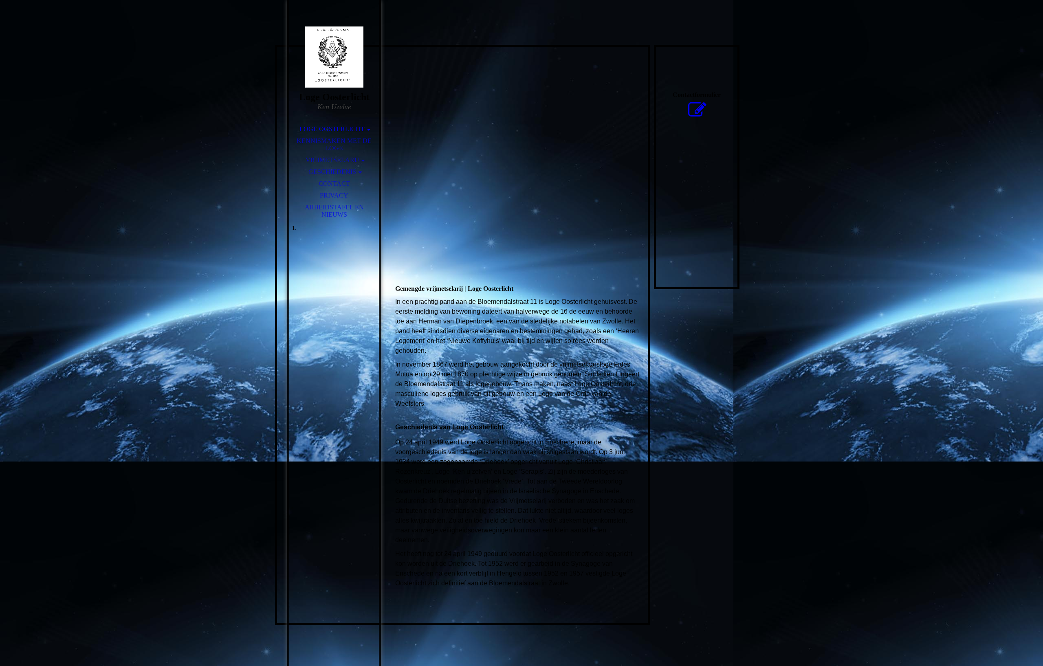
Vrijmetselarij (332, 159)
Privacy (334, 195)
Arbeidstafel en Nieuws (334, 211)
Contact (334, 183)
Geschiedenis (332, 171)
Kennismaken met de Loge (334, 144)
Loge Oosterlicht (332, 128)
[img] (334, 57)
